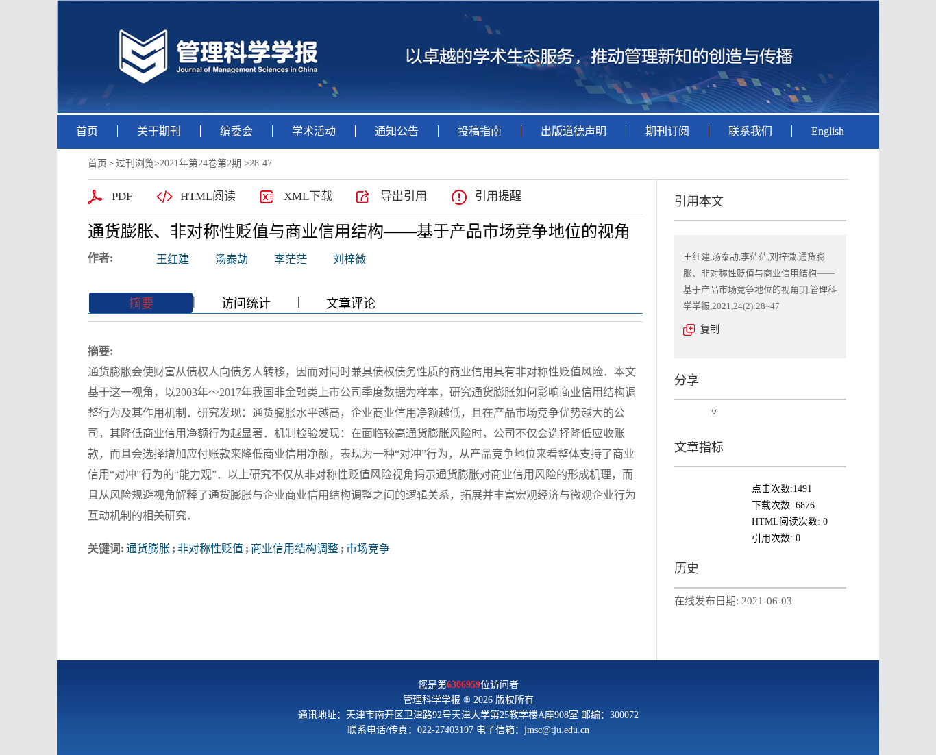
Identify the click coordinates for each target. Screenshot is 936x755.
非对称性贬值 (210, 548)
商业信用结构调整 (294, 548)
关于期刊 (159, 131)
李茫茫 (290, 259)
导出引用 (403, 196)
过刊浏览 (135, 163)
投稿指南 (480, 131)
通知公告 (397, 131)
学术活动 (314, 131)
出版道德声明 (573, 131)
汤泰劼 (231, 259)
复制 (709, 329)
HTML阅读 (208, 196)
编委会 (236, 131)
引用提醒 (498, 196)
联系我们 (750, 131)
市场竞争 (368, 548)
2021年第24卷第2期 (200, 163)
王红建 (172, 259)
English (827, 131)
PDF (122, 196)
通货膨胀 (148, 548)
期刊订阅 (667, 131)
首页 (87, 131)
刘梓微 (349, 259)
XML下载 (308, 196)
